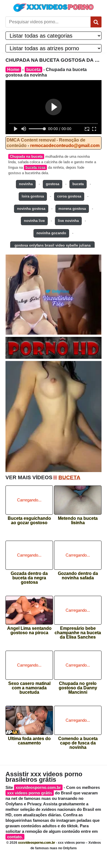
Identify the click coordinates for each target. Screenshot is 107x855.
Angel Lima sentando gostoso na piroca (29, 630)
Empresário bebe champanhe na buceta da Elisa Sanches (78, 631)
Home (13, 69)
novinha (26, 184)
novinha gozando (51, 233)
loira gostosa (33, 196)
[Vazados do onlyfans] (53, 295)
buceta (33, 69)
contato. (15, 836)
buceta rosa (35, 167)
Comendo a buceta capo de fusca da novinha (78, 741)
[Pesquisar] (96, 21)
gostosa (52, 184)
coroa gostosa (69, 196)
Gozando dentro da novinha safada (78, 575)
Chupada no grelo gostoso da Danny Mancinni (78, 686)
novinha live (34, 221)
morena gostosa (72, 209)
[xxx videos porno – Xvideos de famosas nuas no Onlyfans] (53, 7)
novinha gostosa (31, 209)
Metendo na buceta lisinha (78, 520)
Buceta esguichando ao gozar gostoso (29, 520)
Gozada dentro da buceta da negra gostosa (29, 576)
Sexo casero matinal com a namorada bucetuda (29, 686)
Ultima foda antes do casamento (29, 741)
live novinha (68, 221)
